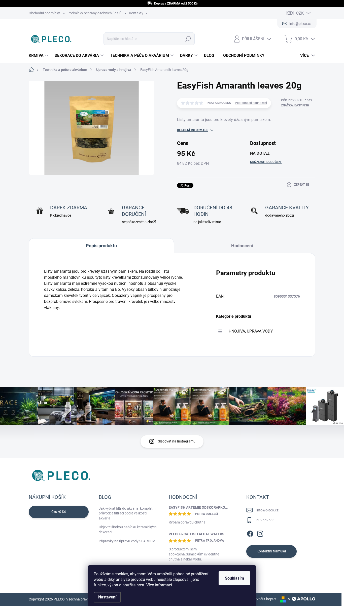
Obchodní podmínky (44, 13)
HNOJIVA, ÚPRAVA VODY (251, 331)
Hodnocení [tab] (242, 245)
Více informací (159, 585)
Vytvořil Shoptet (264, 599)
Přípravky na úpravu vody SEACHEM (127, 541)
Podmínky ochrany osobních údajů (94, 13)
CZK (300, 13)
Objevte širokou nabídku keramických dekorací (128, 529)
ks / (58, 512)
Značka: (295, 105)
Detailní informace (192, 130)
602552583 (265, 520)
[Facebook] (250, 533)
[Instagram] (260, 533)
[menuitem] (39, 55)
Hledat (188, 39)
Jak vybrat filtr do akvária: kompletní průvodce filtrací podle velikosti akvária (127, 513)
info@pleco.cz (267, 510)
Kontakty (136, 13)
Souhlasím (234, 578)
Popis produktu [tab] (101, 245)
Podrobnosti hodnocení (251, 103)
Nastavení (107, 597)
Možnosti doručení (266, 162)
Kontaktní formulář (271, 551)
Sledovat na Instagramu (176, 441)
